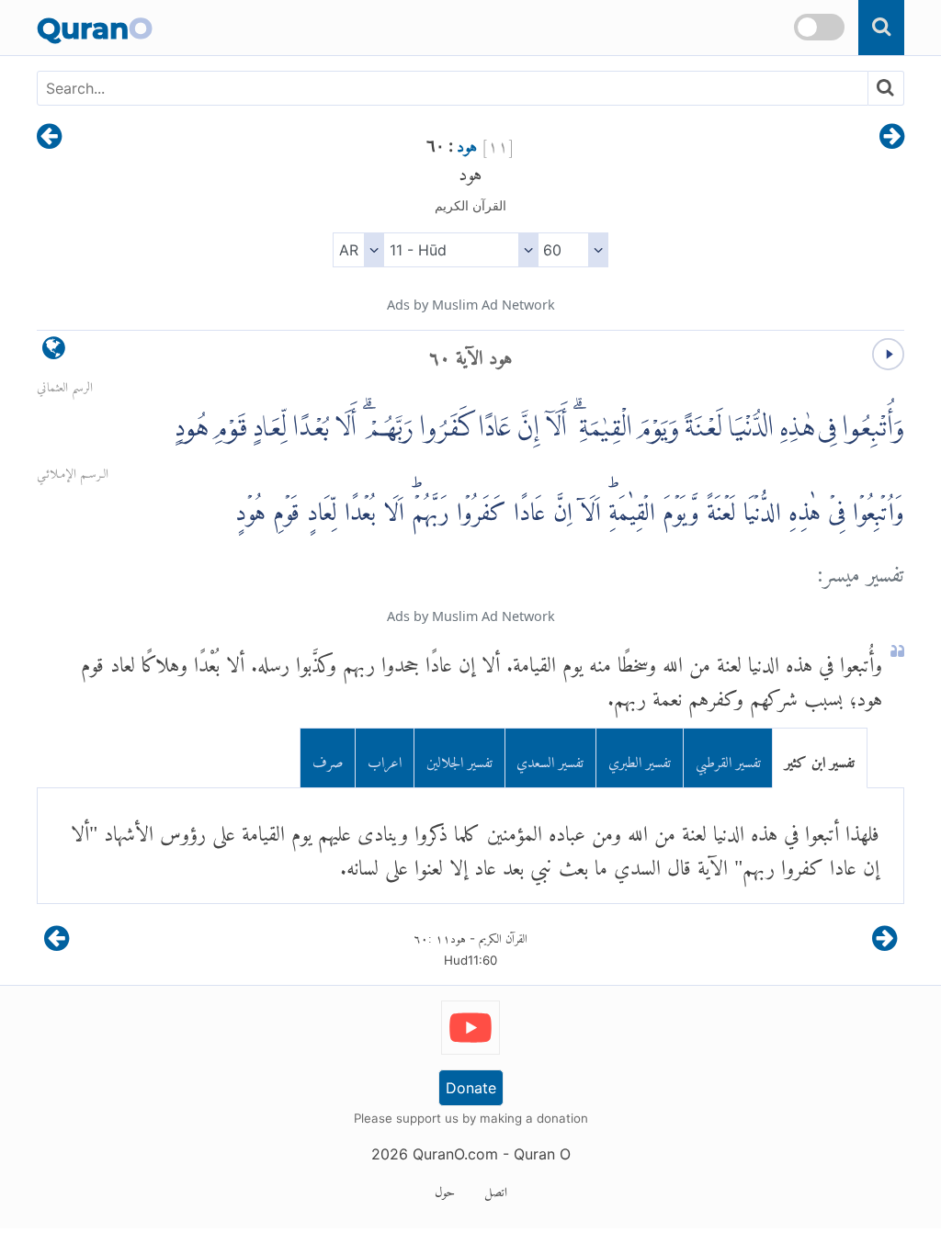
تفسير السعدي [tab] (550, 758)
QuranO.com (455, 1154)
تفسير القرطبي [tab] (728, 758)
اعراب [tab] (385, 758)
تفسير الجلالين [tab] (459, 758)
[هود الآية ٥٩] (891, 138)
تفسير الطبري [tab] (639, 758)
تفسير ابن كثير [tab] (820, 758)
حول (445, 1188)
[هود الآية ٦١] (49, 138)
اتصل (495, 1188)
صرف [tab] (328, 758)
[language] (54, 352)
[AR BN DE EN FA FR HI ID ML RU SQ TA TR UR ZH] (358, 249)
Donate (471, 1088)
